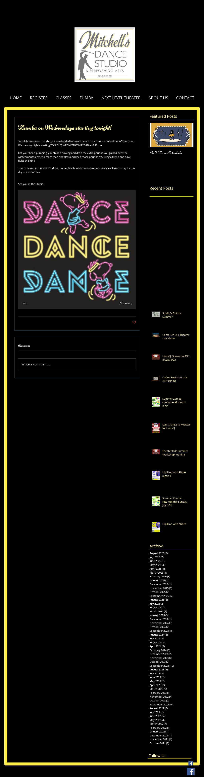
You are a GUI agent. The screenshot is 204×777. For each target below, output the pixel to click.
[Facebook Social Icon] (191, 771)
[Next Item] (187, 135)
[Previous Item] (156, 135)
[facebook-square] (185, 771)
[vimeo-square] (196, 771)
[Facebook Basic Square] (190, 763)
